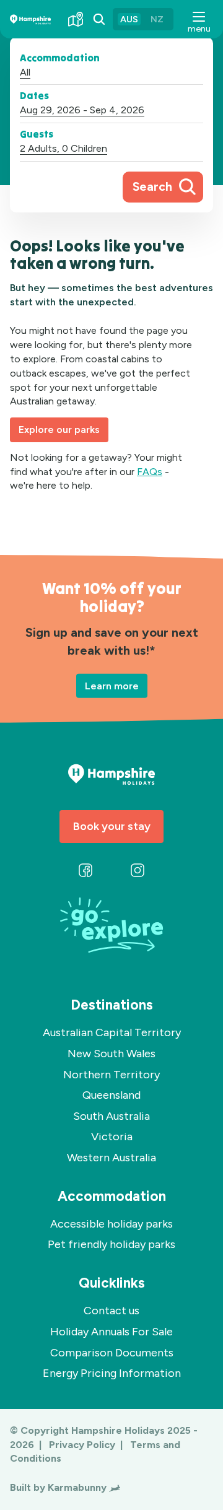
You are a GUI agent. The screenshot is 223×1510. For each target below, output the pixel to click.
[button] (198, 19)
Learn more (112, 686)
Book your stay (112, 826)
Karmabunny (77, 1487)
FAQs (149, 472)
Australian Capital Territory (112, 1032)
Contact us (111, 1310)
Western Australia (111, 1157)
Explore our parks (59, 429)
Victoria (112, 1136)
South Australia (111, 1116)
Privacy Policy (83, 1445)
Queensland (111, 1095)
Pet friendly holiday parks (111, 1244)
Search (152, 187)
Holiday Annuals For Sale (111, 1331)
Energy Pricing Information (112, 1373)
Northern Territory (111, 1074)
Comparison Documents (111, 1352)
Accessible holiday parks (111, 1224)
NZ (157, 19)
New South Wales (111, 1053)
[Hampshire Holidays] (30, 19)
